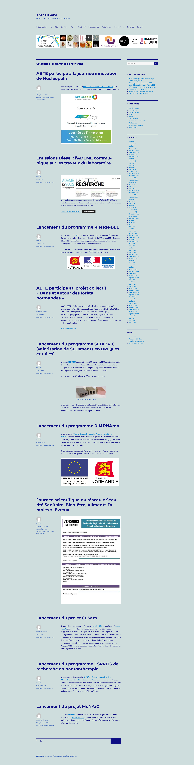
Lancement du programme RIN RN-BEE (77, 227)
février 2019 (133, 286)
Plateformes (107, 27)
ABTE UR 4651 (46, 15)
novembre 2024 (134, 176)
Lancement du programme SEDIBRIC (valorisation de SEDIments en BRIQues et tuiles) (77, 348)
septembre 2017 (134, 314)
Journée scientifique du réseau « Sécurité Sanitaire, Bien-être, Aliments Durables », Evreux (77, 504)
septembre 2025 (134, 157)
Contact (140, 27)
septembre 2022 (134, 218)
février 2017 (133, 322)
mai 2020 (132, 265)
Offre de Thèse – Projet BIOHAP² (139, 89)
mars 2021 (132, 250)
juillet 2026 (132, 144)
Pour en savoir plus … (69, 329)
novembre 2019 (134, 273)
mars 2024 (132, 188)
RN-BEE (76, 235)
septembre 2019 (134, 278)
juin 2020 (132, 263)
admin (38, 92)
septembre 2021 (134, 241)
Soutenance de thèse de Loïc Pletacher (141, 91)
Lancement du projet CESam (66, 617)
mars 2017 (132, 320)
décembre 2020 (134, 254)
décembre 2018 (134, 290)
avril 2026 (132, 146)
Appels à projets (41, 529)
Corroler (39, 367)
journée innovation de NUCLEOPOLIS (98, 86)
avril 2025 (132, 167)
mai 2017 (132, 318)
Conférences (40, 97)
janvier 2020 (133, 269)
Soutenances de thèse (136, 125)
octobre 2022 (133, 216)
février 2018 (133, 303)
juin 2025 (132, 163)
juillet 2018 (132, 297)
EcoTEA (64, 27)
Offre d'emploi (133, 119)
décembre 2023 (134, 191)
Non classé (132, 117)
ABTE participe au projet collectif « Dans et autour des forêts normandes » (71, 293)
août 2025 (132, 159)
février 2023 (133, 210)
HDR (130, 114)
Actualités (54, 27)
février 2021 (133, 252)
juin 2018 (132, 299)
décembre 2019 (134, 271)
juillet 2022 (132, 222)
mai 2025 (132, 165)
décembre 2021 (134, 235)
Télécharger (89, 211)
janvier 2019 (133, 288)
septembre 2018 (134, 295)
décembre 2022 (134, 214)
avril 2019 (132, 282)
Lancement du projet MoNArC (67, 706)
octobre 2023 (133, 195)
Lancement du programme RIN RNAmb (77, 425)
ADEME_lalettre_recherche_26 (71, 211)
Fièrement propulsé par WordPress (65, 756)
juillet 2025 (132, 161)
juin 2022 (132, 225)
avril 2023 (132, 205)
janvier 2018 (133, 305)
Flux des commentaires (136, 341)
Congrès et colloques (135, 112)
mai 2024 (132, 186)
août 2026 (132, 142)
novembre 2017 (134, 309)
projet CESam (98, 626)
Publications (119, 27)
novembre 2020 (134, 256)
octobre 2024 (133, 178)
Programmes (93, 27)
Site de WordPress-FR (136, 343)
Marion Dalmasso (42, 631)
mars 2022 (132, 231)
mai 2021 (132, 246)
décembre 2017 (134, 307)
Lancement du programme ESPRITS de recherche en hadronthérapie (77, 666)
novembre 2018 (134, 292)
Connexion (132, 337)
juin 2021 (132, 244)
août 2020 (132, 261)
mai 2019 (132, 280)
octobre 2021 (133, 239)
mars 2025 (132, 169)
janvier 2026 (133, 148)
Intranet (130, 27)
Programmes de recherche (45, 182)
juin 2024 (132, 184)
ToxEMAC (82, 27)
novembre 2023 (134, 193)
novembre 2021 (134, 237)
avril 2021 (132, 248)
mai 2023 (132, 203)
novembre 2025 (134, 152)
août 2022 (132, 220)
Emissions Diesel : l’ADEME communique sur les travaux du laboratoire (74, 160)
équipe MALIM (78, 717)
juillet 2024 (132, 182)
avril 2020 (132, 267)
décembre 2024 (134, 174)
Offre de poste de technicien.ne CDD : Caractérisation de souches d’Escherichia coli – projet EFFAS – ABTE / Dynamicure (142, 85)
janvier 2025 (133, 171)
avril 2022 (132, 229)
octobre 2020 (133, 258)
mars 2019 (132, 284)
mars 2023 (132, 208)
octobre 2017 (133, 312)
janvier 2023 (133, 212)
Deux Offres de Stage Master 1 (138, 93)
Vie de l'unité (133, 127)
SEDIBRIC (72, 362)
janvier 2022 (133, 233)
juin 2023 (132, 201)
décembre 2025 (134, 150)
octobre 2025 (133, 154)
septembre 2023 (134, 197)
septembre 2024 (134, 180)
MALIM (72, 27)
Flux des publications (136, 339)
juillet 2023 (132, 199)
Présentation (41, 27)
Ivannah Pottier (41, 311)
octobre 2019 (133, 275)
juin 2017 (132, 316)
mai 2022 (132, 227)
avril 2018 (132, 301)
